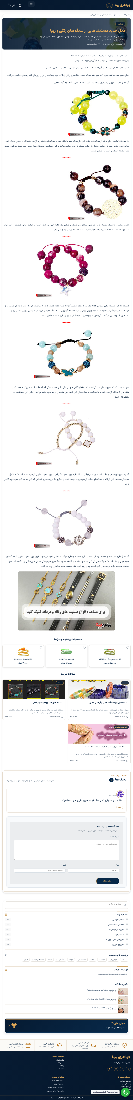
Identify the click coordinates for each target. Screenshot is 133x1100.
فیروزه (26, 959)
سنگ (50, 959)
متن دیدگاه (114, 836)
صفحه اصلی (60, 1060)
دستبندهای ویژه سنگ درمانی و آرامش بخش (108, 703)
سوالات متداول (125, 1081)
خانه (129, 15)
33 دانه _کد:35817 (66, 659)
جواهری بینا (113, 959)
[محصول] (127, 647)
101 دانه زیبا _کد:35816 (23, 659)
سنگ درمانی (60, 959)
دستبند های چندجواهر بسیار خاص (48, 703)
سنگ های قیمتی (38, 959)
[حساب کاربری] (14, 5)
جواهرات (102, 959)
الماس (92, 959)
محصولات (61, 1063)
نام (117, 865)
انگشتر (124, 959)
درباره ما (61, 1068)
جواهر (71, 959)
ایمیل (63, 865)
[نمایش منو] (31, 4)
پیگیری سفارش (125, 1086)
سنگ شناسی (82, 959)
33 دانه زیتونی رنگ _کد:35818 (110, 659)
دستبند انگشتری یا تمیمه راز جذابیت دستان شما (106, 747)
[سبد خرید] (20, 5)
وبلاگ (62, 1065)
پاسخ (119, 807)
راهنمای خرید (126, 1084)
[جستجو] (7, 4)
